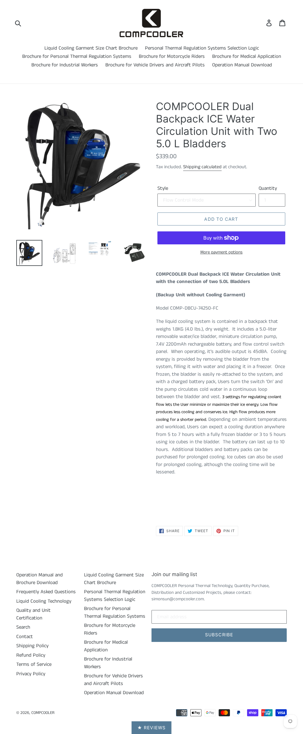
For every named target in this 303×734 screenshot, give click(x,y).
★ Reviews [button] (151, 727)
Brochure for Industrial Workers (64, 64)
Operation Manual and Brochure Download (39, 578)
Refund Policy (30, 655)
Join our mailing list (174, 574)
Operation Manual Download (242, 64)
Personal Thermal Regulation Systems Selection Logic (202, 48)
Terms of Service (33, 664)
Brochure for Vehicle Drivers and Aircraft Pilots (155, 64)
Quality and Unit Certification (33, 614)
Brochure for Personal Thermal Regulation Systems (76, 56)
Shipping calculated (202, 167)
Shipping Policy (32, 645)
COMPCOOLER (42, 713)
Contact (24, 636)
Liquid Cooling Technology (43, 601)
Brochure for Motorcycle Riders (172, 56)
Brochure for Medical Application (246, 56)
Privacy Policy (30, 673)
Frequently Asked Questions (46, 591)
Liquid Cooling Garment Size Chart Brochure (91, 48)
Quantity (268, 188)
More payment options (221, 252)
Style (162, 188)
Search (23, 627)
